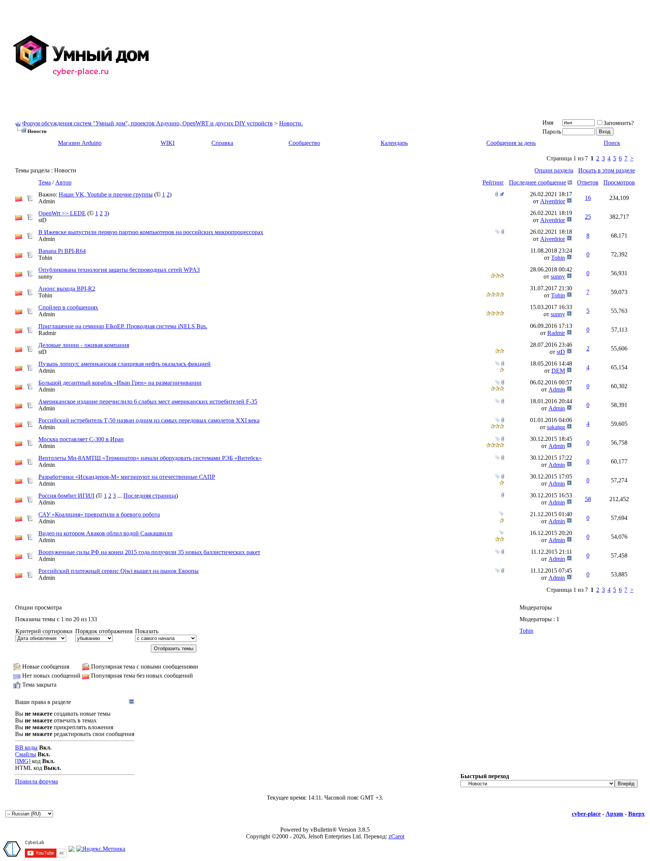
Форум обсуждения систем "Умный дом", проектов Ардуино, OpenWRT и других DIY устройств (147, 123)
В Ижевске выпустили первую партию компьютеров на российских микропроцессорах (150, 232)
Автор (63, 182)
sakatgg (556, 427)
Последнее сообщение (537, 182)
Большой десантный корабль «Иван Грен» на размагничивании (120, 382)
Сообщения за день (511, 143)
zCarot (396, 836)
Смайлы (25, 754)
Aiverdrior (552, 201)
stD (42, 220)
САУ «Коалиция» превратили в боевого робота (99, 514)
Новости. (291, 123)
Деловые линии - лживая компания (83, 345)
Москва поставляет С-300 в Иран (81, 439)
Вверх (636, 814)
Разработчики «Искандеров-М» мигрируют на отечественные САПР (126, 477)
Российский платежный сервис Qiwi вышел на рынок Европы (118, 571)
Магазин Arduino (80, 143)
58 (588, 499)
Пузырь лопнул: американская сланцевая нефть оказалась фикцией (124, 364)
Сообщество (304, 143)
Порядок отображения (103, 631)
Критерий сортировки (44, 631)
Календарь (394, 143)
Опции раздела (554, 170)
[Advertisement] (421, 55)
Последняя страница (149, 495)
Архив (614, 814)
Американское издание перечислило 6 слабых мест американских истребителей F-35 (147, 401)
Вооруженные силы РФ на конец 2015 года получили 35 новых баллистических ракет (149, 552)
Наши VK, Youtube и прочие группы (106, 194)
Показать (146, 631)
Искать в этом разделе (606, 170)
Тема (44, 182)
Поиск (612, 143)
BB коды (26, 747)
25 (588, 216)
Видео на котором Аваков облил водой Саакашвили (105, 533)
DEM (558, 370)
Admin (46, 201)
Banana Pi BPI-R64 (62, 251)
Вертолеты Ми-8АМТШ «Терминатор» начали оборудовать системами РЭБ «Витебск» (150, 458)
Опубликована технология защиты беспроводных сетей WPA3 (119, 270)
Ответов (587, 182)
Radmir (47, 333)
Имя (547, 122)
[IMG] (22, 761)
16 (588, 198)
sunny (45, 276)
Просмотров (619, 182)
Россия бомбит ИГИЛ (66, 495)
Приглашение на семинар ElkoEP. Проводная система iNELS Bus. (122, 326)
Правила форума (36, 781)
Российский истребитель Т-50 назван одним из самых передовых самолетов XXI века (149, 420)
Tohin (45, 257)
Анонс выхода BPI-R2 (66, 288)
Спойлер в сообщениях (68, 307)
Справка (222, 143)
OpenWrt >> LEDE (62, 213)
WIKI (168, 143)
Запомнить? (618, 123)
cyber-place (586, 814)
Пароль (551, 131)
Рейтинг (493, 182)
